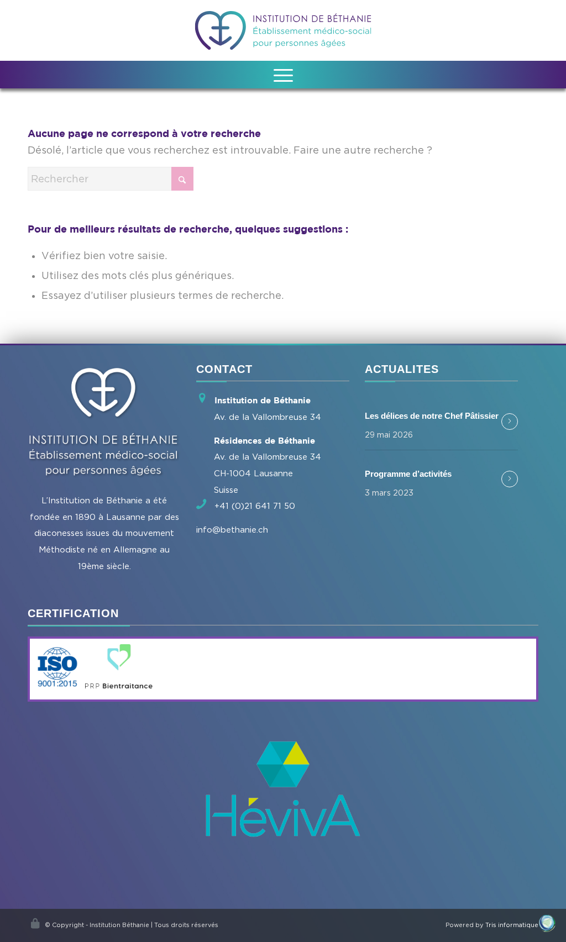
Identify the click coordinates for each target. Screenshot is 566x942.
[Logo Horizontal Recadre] (283, 30)
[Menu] (283, 74)
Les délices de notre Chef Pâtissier (432, 415)
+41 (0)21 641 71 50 (254, 505)
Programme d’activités (408, 473)
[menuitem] (283, 74)
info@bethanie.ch (232, 529)
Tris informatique (511, 925)
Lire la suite (509, 421)
